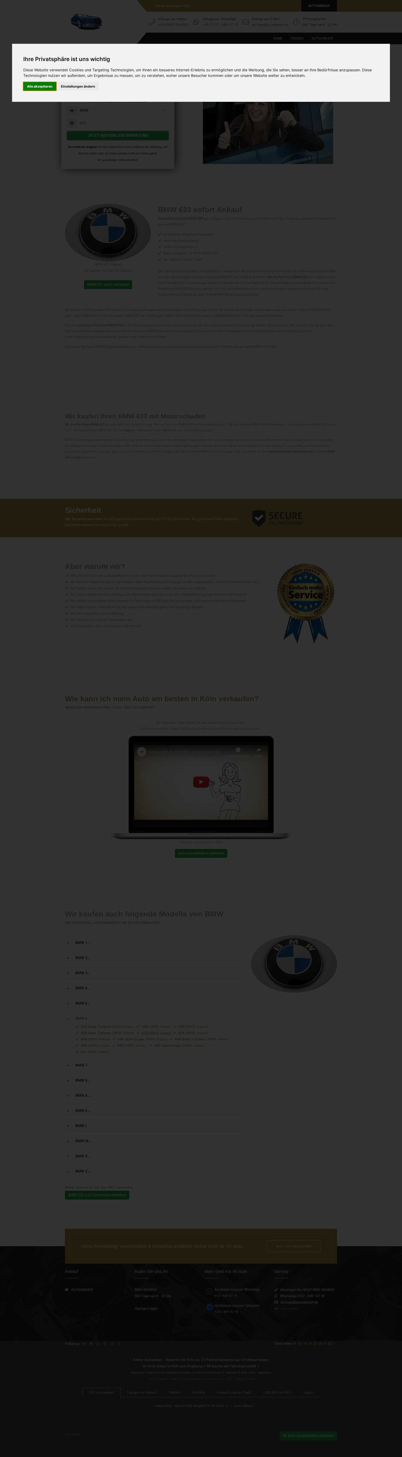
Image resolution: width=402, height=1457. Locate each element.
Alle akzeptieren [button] (40, 86)
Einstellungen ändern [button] (78, 86)
